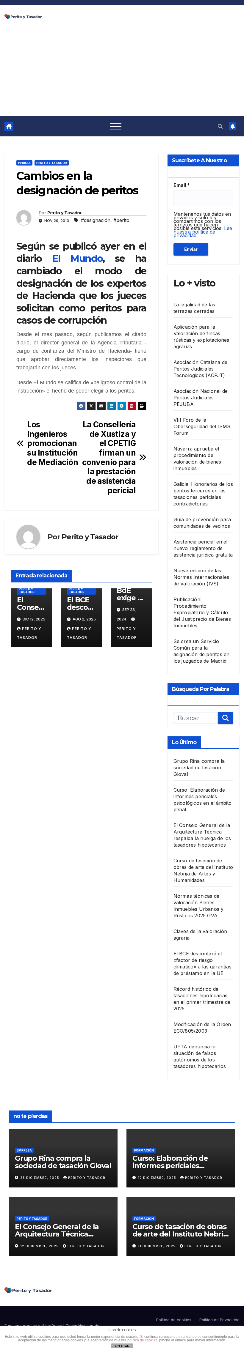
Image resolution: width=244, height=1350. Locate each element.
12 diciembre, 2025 (157, 1178)
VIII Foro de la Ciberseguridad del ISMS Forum (202, 426)
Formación (144, 1150)
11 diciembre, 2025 (157, 1246)
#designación (95, 220)
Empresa (24, 1150)
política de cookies (142, 1340)
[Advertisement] (122, 71)
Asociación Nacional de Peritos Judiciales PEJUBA (200, 397)
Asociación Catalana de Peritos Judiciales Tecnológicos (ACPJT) (200, 368)
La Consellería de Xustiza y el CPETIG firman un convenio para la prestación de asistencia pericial (109, 457)
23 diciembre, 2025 (40, 1178)
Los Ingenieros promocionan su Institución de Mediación (52, 443)
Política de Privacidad (219, 1319)
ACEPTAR (122, 1346)
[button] (220, 126)
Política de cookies (173, 1319)
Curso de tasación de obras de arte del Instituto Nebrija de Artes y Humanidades (180, 1234)
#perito (121, 220)
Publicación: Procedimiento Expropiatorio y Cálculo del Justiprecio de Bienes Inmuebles (202, 612)
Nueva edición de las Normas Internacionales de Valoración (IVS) (201, 577)
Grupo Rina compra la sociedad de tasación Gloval (199, 767)
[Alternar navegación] (116, 126)
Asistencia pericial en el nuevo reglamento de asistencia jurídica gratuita (203, 548)
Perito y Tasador (51, 163)
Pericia (24, 163)
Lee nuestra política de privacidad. (202, 231)
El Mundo (77, 258)
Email (181, 185)
